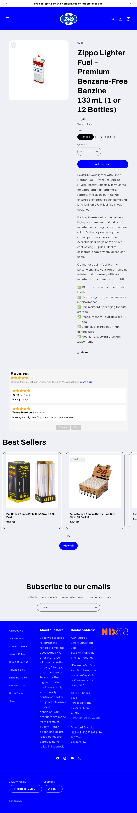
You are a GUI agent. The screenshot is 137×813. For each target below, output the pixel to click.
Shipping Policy (18, 677)
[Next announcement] (130, 3)
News (12, 701)
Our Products (17, 638)
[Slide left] (61, 536)
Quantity (82, 145)
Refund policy (17, 670)
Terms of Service (18, 662)
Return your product (21, 685)
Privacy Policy (17, 654)
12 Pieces (105, 137)
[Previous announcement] (6, 3)
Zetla (20, 801)
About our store (18, 646)
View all (68, 545)
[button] (7, 19)
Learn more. (86, 382)
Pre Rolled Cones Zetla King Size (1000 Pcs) (30, 515)
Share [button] (84, 352)
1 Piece (85, 137)
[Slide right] (76, 536)
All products (16, 631)
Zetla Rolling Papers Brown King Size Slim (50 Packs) (92, 515)
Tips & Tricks (16, 693)
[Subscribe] (96, 607)
